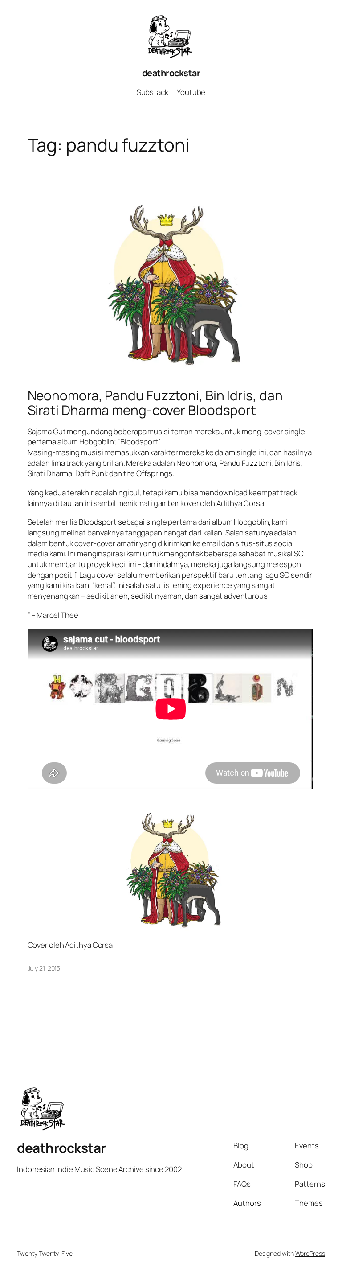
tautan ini (76, 503)
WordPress (310, 1253)
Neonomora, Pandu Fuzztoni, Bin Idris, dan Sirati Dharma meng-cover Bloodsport (155, 403)
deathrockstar (171, 73)
